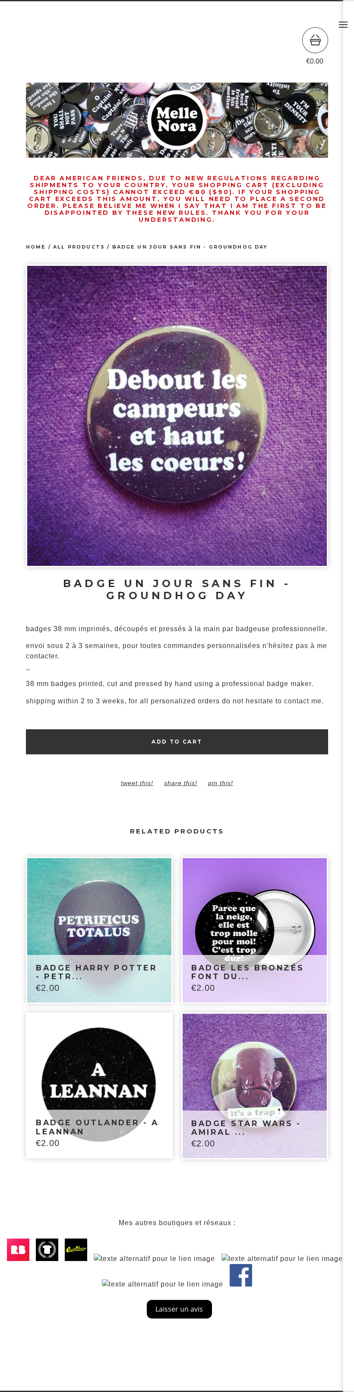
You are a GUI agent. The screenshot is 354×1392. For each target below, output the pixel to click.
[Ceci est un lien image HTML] (20, 1258)
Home (36, 247)
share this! (180, 782)
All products (79, 247)
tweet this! (137, 782)
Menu (343, 25)
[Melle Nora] (177, 46)
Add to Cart (177, 741)
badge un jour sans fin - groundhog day (190, 247)
